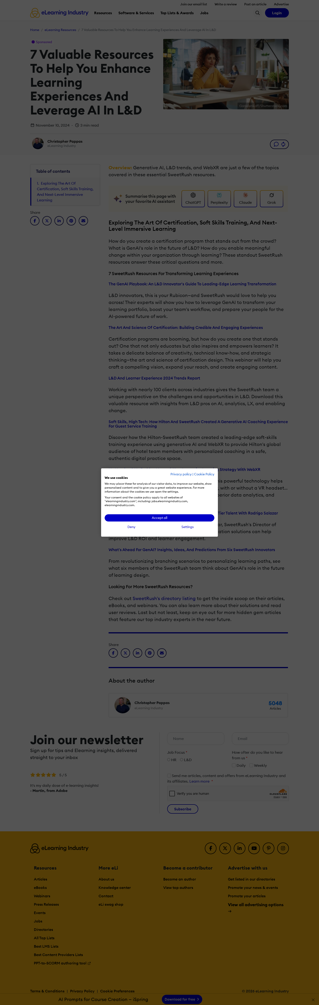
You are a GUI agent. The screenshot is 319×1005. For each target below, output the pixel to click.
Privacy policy (181, 474)
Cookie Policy (204, 474)
